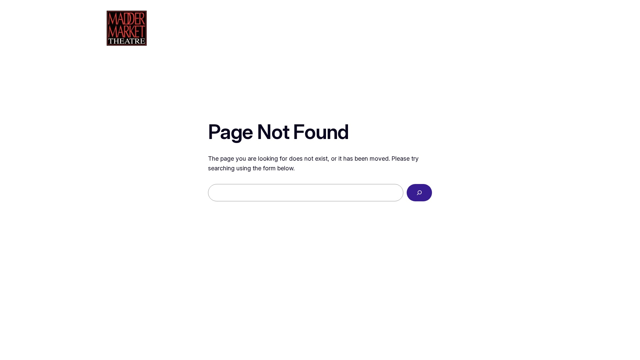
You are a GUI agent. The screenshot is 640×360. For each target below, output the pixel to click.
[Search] (419, 192)
